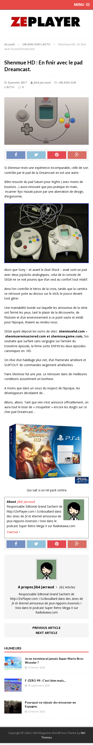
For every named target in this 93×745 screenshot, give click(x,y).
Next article (46, 633)
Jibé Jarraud (42, 82)
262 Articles (67, 587)
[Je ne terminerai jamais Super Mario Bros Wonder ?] (13, 667)
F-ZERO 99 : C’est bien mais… (45, 680)
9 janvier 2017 (17, 82)
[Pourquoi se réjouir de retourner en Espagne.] (13, 711)
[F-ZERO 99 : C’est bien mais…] (13, 689)
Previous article (46, 628)
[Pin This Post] (56, 155)
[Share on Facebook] (15, 155)
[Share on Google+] (77, 155)
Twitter (12, 532)
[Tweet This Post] (36, 155)
